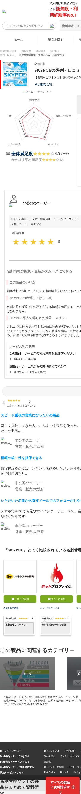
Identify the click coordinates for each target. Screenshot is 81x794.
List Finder (49, 772)
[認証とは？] (14, 207)
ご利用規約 (69, 750)
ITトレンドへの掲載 (54, 766)
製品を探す (55, 40)
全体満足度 (22, 153)
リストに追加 (21, 599)
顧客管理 (26, 51)
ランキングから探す (70, 756)
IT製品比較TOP (8, 51)
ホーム (18, 40)
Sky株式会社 (43, 84)
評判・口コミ (7, 54)
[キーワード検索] (52, 26)
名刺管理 (40, 51)
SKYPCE (54, 51)
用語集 (47, 761)
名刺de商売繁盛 (10, 608)
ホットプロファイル (49, 608)
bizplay (76, 772)
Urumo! (64, 772)
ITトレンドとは (51, 750)
